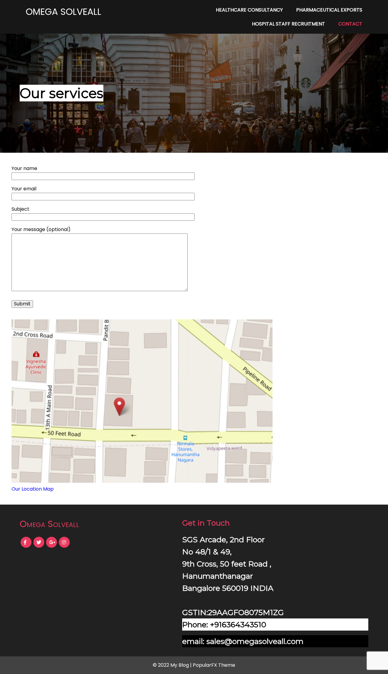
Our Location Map (33, 488)
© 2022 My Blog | (173, 665)
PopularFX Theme (214, 665)
